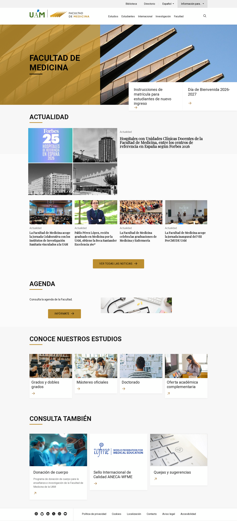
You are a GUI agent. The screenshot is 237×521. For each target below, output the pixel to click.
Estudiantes (128, 16)
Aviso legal (168, 514)
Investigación (163, 16)
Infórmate (61, 313)
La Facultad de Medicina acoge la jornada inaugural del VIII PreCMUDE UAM (186, 224)
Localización (134, 514)
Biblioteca (131, 3)
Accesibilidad (188, 514)
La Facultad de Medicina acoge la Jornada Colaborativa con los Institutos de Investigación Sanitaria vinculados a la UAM (51, 225)
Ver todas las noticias (115, 263)
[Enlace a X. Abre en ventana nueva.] (54, 514)
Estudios (113, 16)
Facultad (178, 16)
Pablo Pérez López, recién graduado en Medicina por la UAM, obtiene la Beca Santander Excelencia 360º (96, 225)
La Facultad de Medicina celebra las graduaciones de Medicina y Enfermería (141, 224)
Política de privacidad (94, 514)
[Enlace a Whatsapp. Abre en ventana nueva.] (59, 514)
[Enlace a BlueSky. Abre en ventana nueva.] (42, 514)
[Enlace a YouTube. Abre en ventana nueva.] (65, 514)
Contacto (152, 514)
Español (167, 3)
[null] (204, 16)
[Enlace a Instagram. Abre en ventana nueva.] (36, 514)
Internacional (145, 16)
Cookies (116, 514)
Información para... (191, 3)
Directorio (149, 3)
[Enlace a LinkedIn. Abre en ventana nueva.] (48, 514)
